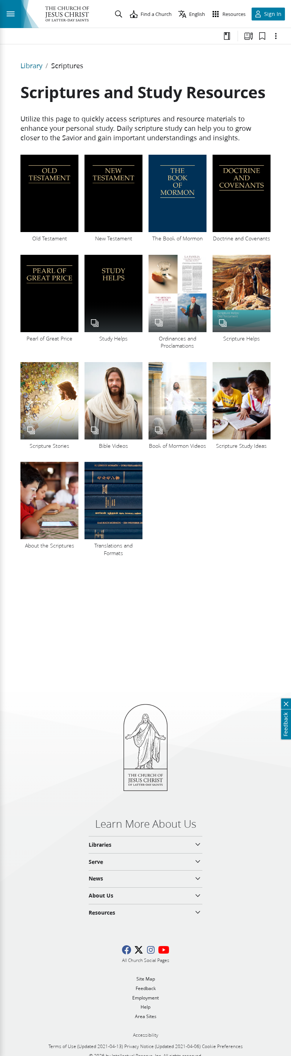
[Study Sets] (248, 36)
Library (31, 66)
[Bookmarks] (262, 36)
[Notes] (227, 36)
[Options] (276, 36)
